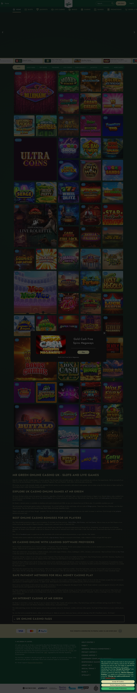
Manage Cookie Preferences (118, 688)
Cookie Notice (110, 678)
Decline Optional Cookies (118, 685)
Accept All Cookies (118, 682)
